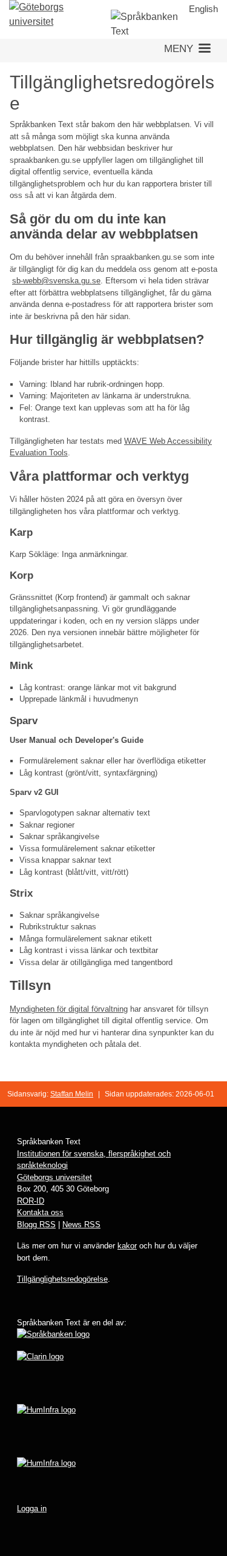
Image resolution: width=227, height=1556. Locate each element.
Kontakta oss (40, 1212)
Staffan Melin (71, 1094)
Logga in (32, 1508)
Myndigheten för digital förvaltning (69, 1009)
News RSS (81, 1224)
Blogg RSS (36, 1224)
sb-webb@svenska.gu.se (56, 280)
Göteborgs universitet (54, 1177)
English (203, 9)
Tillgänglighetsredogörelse (62, 1279)
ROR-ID (30, 1200)
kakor (127, 1245)
